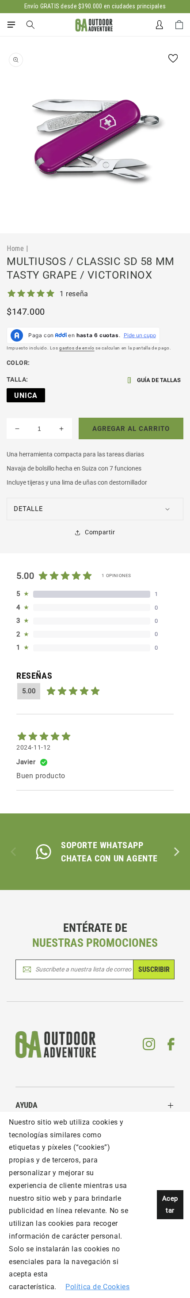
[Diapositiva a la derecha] (176, 851)
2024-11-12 (33, 747)
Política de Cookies (97, 1287)
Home (15, 248)
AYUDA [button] (26, 1105)
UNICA (26, 395)
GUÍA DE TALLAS (159, 380)
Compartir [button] (100, 532)
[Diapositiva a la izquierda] (14, 851)
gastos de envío (77, 348)
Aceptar (170, 1204)
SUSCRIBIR (154, 969)
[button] (11, 24)
